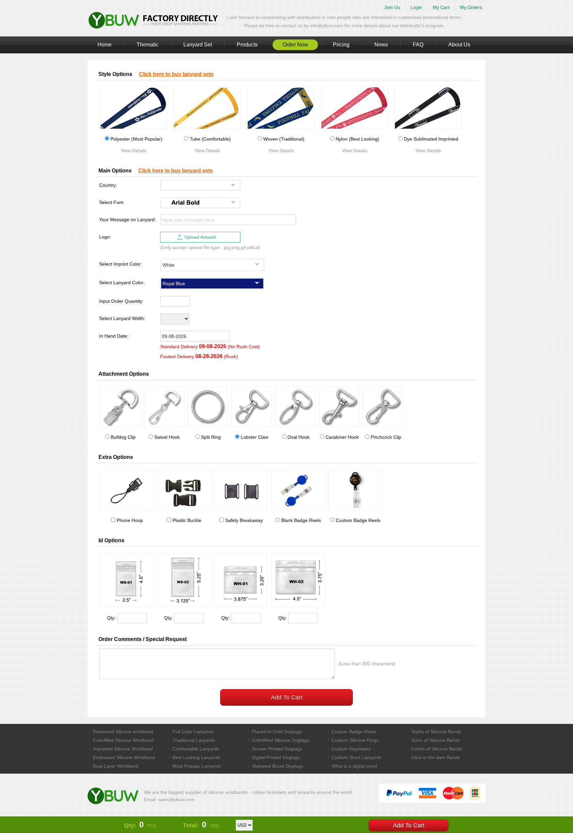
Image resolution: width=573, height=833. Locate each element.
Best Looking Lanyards (196, 757)
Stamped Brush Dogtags (277, 766)
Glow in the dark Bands (435, 757)
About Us (459, 44)
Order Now (295, 44)
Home (104, 44)
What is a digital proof (354, 766)
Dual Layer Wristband (115, 766)
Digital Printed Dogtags (276, 757)
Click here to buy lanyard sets (176, 74)
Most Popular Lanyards (196, 766)
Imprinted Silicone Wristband (123, 748)
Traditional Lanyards (193, 740)
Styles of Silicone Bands (436, 731)
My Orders (471, 7)
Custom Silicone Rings (355, 740)
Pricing (341, 44)
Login (416, 7)
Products (247, 44)
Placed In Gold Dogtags (277, 731)
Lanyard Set (197, 44)
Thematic (148, 44)
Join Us (392, 7)
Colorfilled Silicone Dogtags (280, 740)
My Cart (441, 7)
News (381, 44)
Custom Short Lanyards (356, 757)
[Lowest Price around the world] (154, 20)
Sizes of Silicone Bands (435, 740)
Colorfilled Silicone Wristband (123, 740)
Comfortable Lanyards (195, 748)
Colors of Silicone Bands (436, 748)
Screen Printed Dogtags (277, 748)
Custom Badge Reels (354, 731)
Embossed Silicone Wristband (124, 757)
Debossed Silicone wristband (123, 731)
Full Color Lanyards (193, 731)
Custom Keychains (351, 748)
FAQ (418, 44)
